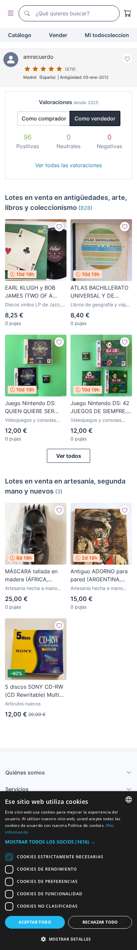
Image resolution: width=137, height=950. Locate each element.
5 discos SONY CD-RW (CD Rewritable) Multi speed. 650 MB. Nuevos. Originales (35, 691)
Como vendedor (94, 118)
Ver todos (68, 455)
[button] (68, 841)
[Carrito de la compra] (128, 13)
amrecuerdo (38, 56)
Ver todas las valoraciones (68, 165)
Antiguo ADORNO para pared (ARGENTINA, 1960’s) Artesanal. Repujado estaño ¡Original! (99, 575)
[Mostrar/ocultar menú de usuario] (9, 13)
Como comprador (44, 118)
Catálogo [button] (19, 35)
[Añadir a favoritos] (127, 58)
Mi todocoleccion (107, 35)
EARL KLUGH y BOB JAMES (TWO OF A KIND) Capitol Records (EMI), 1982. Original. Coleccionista (33, 292)
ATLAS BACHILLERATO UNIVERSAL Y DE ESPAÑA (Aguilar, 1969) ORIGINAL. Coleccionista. (100, 292)
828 (85, 208)
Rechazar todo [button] (100, 922)
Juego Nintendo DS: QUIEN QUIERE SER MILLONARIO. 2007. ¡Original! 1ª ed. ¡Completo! (30, 407)
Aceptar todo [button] (35, 922)
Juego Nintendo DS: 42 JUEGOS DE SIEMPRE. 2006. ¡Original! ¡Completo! (99, 407)
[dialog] (68, 870)
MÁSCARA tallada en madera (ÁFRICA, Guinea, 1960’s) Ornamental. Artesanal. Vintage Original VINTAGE (33, 575)
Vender (58, 35)
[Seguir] (59, 226)
